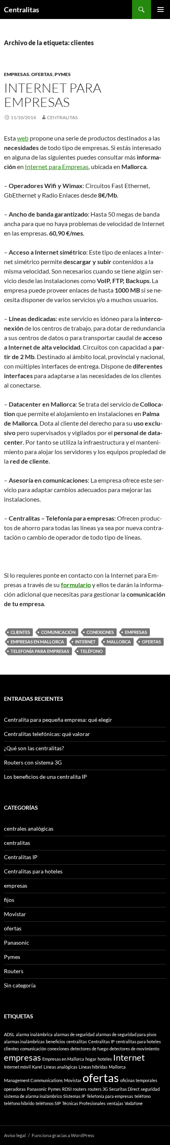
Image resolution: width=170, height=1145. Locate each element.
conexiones (100, 632)
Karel (37, 1066)
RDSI (67, 1089)
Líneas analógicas (60, 1066)
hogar (90, 1058)
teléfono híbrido (19, 1103)
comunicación (58, 632)
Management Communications (33, 1080)
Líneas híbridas (93, 1066)
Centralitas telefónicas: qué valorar (47, 733)
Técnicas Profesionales (84, 1103)
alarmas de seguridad (74, 1034)
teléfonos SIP (48, 1103)
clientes (20, 632)
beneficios (55, 1041)
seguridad (150, 1089)
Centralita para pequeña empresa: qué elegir (58, 719)
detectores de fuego (89, 1048)
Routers (13, 971)
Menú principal (160, 9)
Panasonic (16, 942)
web (22, 138)
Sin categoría (20, 985)
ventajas (115, 1103)
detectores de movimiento (134, 1048)
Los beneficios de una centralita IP (45, 776)
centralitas (17, 842)
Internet (85, 641)
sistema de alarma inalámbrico (33, 1096)
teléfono (91, 651)
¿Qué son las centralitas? (34, 748)
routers (80, 1089)
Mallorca (119, 641)
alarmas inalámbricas (24, 1041)
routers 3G (98, 1089)
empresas (16, 74)
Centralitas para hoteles (33, 871)
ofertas (42, 74)
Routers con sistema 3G (33, 762)
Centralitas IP (21, 857)
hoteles (105, 1058)
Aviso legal (15, 1135)
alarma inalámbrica (34, 1034)
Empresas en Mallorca (37, 641)
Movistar (15, 914)
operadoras (15, 1089)
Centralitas (21, 9)
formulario (76, 584)
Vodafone (134, 1103)
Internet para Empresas (52, 95)
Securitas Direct (124, 1089)
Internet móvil (17, 1066)
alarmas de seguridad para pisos (126, 1034)
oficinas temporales (138, 1080)
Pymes (63, 74)
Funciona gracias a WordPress (63, 1135)
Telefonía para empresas (40, 651)
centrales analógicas (28, 828)
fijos (9, 899)
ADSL (9, 1034)
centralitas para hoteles (138, 1041)
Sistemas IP (74, 1096)
